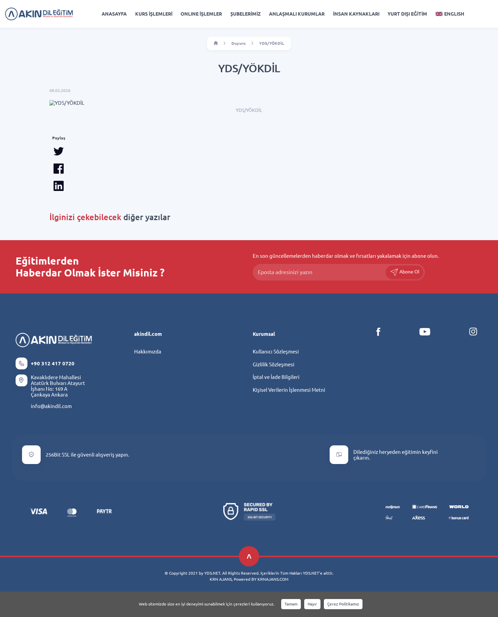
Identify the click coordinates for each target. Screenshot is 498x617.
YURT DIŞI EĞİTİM (407, 14)
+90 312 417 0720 (53, 363)
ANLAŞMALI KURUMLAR (297, 14)
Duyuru (238, 43)
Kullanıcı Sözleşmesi (276, 351)
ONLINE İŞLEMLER (201, 14)
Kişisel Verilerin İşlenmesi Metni (289, 390)
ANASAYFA (114, 14)
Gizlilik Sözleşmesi (273, 364)
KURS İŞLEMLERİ (153, 14)
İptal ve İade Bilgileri (276, 377)
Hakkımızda (147, 351)
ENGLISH (454, 14)
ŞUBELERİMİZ (245, 14)
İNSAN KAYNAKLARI (356, 14)
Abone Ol (408, 271)
